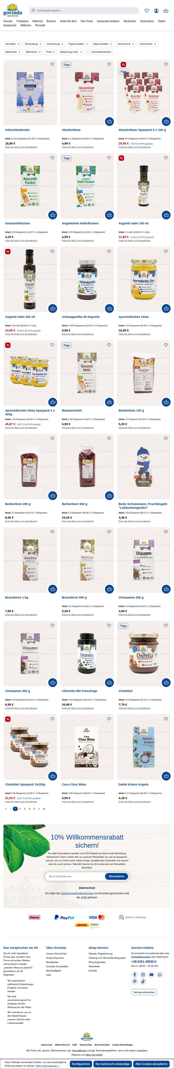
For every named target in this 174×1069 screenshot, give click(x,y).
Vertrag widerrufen (144, 992)
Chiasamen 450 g (17, 691)
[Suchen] (33, 10)
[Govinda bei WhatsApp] (159, 974)
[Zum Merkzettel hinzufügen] (52, 64)
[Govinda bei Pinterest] (134, 981)
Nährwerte (11, 51)
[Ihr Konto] (156, 10)
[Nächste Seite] (39, 809)
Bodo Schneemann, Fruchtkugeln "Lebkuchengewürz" (143, 505)
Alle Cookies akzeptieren (151, 1064)
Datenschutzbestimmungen (77, 893)
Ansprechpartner (55, 957)
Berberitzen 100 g (131, 410)
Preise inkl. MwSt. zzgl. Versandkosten (21, 147)
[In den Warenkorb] (109, 121)
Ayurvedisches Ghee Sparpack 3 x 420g (30, 412)
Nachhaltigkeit (53, 970)
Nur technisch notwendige (113, 1064)
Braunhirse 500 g (74, 597)
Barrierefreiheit (102, 1045)
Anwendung (31, 43)
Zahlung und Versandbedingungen (107, 957)
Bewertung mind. (69, 51)
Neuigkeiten (52, 962)
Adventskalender (17, 130)
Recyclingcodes (97, 962)
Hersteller (10, 43)
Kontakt (93, 970)
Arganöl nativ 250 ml (20, 317)
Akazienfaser (71, 130)
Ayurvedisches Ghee (134, 317)
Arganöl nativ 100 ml (134, 223)
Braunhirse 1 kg (16, 597)
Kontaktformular (140, 956)
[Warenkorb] (166, 10)
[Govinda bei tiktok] (143, 981)
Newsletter (94, 966)
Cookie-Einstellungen (122, 1045)
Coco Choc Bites (74, 784)
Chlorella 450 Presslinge (79, 691)
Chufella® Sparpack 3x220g (25, 784)
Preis (49, 51)
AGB (84, 897)
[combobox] (84, 10)
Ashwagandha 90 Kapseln (81, 317)
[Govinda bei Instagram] (143, 974)
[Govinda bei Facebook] (134, 974)
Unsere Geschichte (56, 953)
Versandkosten (79, 1050)
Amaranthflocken (17, 223)
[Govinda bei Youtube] (151, 974)
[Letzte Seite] (43, 809)
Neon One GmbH (94, 1055)
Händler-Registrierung (100, 953)
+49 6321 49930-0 (143, 961)
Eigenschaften (77, 43)
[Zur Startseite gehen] (12, 9)
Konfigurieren (81, 1064)
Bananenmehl (72, 410)
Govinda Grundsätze (57, 966)
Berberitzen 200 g (18, 504)
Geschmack (124, 43)
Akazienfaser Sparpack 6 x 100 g (142, 130)
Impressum (46, 1045)
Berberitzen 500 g (74, 504)
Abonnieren (116, 876)
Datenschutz (86, 1045)
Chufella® (126, 691)
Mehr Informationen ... (48, 1065)
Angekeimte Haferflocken (80, 223)
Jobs (48, 974)
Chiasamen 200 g (131, 597)
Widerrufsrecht (62, 1045)
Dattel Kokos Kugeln (134, 784)
